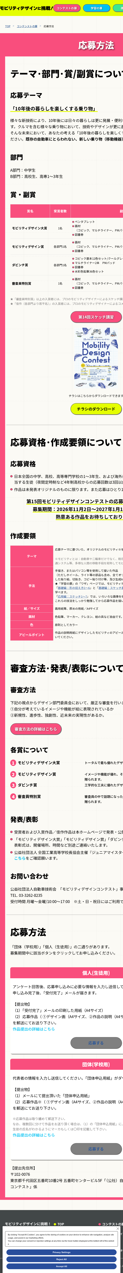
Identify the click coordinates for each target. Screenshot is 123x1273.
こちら (20, 858)
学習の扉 (96, 8)
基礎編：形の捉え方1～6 (74, 588)
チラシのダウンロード (96, 409)
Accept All (61, 1266)
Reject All (61, 1259)
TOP (7, 26)
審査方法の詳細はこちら (36, 729)
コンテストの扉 (67, 8)
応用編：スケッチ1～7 (72, 596)
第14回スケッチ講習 (96, 317)
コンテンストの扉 (27, 26)
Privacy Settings (61, 1252)
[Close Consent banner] (117, 1228)
